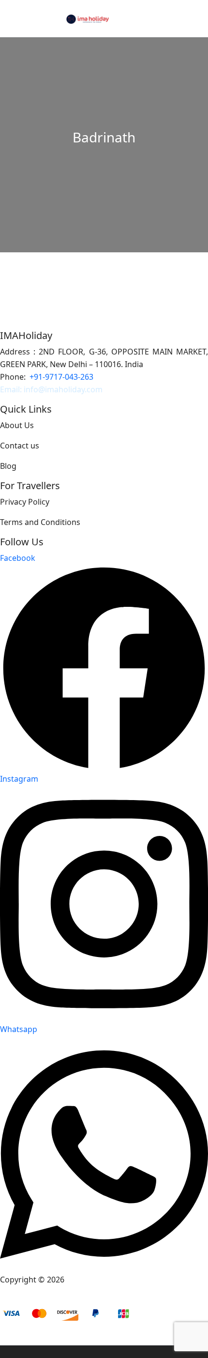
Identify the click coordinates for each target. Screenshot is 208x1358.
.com (94, 389)
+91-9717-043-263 (61, 376)
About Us (17, 425)
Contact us (19, 445)
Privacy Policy (24, 501)
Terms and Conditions (40, 522)
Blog (8, 466)
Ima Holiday (88, 1279)
